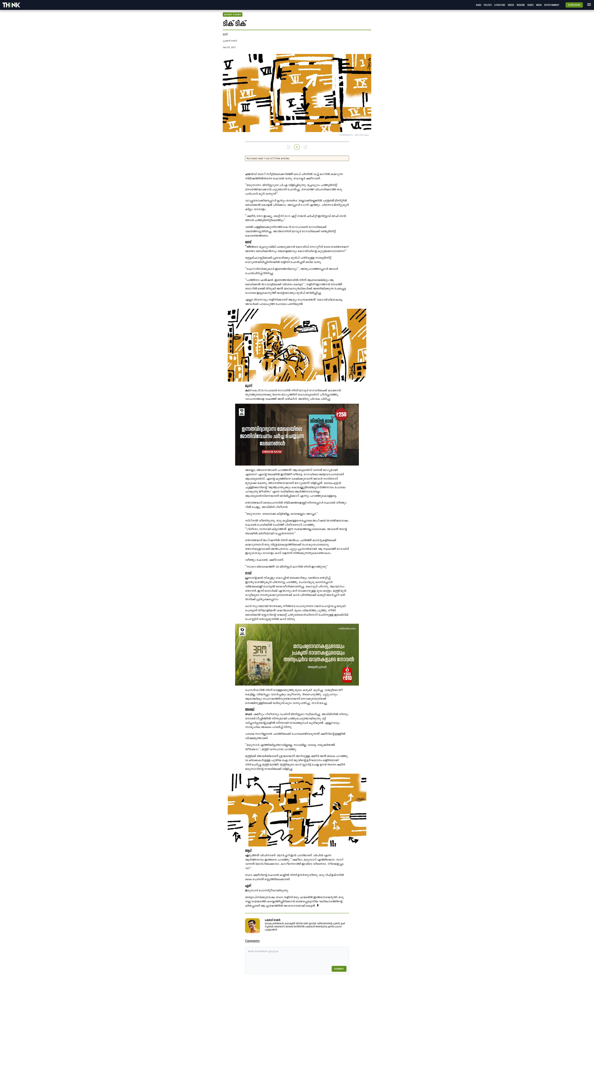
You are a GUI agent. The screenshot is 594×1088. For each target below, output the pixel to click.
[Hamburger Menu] (588, 4)
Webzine (521, 5)
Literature (499, 5)
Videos (511, 5)
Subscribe (574, 5)
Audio (478, 5)
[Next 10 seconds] (305, 147)
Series (530, 5)
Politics (488, 5)
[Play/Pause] (297, 147)
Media (539, 5)
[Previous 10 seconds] (288, 147)
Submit (339, 968)
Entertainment (551, 5)
